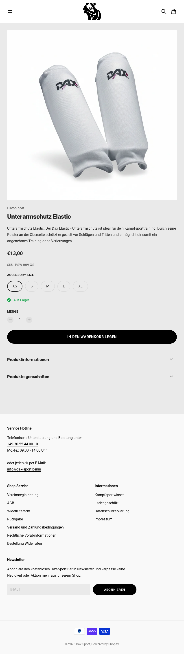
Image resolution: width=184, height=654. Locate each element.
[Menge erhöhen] (29, 320)
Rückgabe (15, 519)
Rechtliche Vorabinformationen (31, 535)
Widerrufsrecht (18, 511)
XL (80, 286)
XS (15, 286)
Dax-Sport (15, 208)
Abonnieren (114, 589)
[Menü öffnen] (10, 11)
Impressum (103, 519)
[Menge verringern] (10, 320)
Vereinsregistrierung (23, 495)
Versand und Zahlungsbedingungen (35, 527)
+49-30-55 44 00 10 (22, 444)
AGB (10, 503)
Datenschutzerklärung (112, 511)
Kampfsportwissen (110, 495)
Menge (12, 311)
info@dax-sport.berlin (24, 469)
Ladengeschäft (106, 503)
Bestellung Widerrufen (24, 543)
